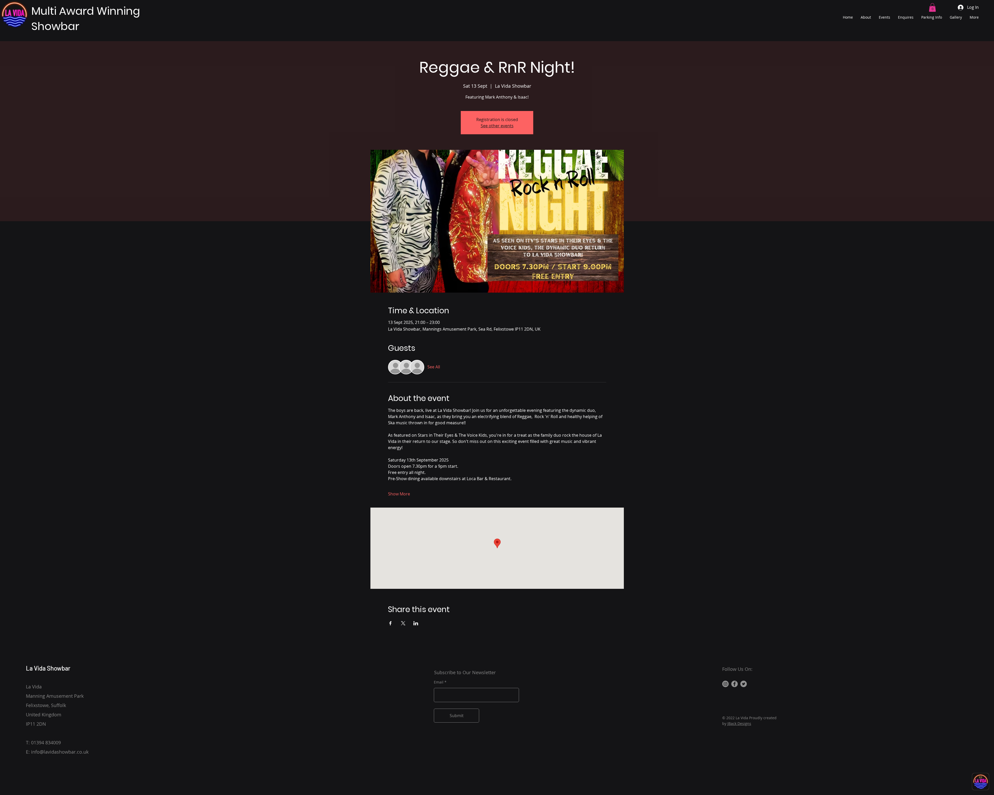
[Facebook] (734, 684)
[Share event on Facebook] (390, 623)
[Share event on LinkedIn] (415, 623)
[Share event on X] (403, 623)
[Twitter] (743, 684)
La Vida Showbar (48, 668)
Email (438, 682)
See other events (497, 126)
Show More (399, 494)
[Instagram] (725, 684)
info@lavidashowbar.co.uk (60, 752)
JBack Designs (739, 723)
